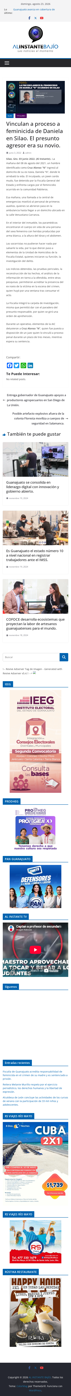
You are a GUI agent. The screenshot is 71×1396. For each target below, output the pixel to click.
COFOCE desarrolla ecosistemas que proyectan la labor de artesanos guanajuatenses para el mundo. (35, 624)
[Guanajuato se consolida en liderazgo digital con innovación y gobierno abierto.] (35, 445)
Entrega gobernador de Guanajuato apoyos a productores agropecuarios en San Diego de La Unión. (36, 400)
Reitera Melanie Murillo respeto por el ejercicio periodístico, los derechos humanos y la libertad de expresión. (32, 1088)
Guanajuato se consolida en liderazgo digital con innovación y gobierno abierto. (32, 487)
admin (28, 152)
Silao (10, 116)
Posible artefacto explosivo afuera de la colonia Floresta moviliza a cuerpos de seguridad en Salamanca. (38, 418)
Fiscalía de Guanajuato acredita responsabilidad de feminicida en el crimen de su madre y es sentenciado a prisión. (35, 1075)
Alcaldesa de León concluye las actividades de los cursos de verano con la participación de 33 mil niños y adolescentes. (35, 1101)
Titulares (21, 116)
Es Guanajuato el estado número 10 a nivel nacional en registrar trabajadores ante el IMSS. (34, 555)
